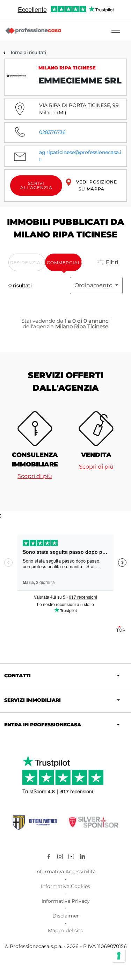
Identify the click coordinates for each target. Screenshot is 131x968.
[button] (106, 262)
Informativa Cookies (65, 886)
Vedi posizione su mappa (96, 185)
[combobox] (96, 285)
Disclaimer (65, 916)
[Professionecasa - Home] (33, 30)
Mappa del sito (65, 930)
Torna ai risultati (28, 52)
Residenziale (27, 262)
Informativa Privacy (66, 901)
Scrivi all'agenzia (36, 185)
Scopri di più (34, 476)
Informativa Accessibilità (65, 871)
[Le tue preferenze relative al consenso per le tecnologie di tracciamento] (118, 955)
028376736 (52, 132)
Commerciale (64, 262)
